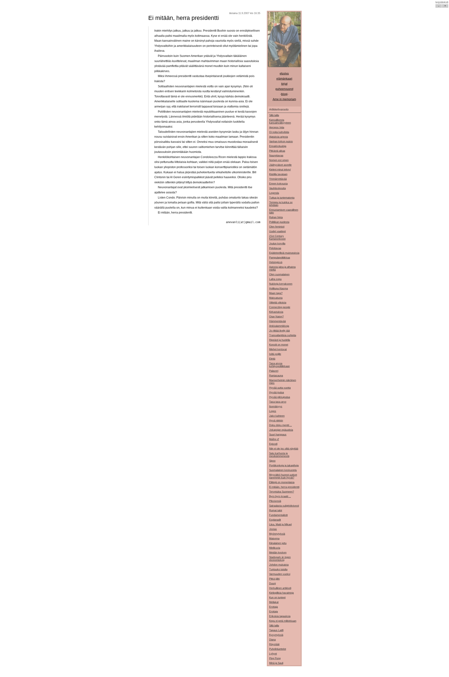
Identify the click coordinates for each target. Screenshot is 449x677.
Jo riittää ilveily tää (279, 330)
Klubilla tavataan (278, 174)
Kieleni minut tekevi (280, 169)
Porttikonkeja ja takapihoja (284, 465)
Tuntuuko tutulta (278, 569)
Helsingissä (275, 262)
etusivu (284, 73)
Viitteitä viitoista (277, 302)
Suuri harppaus (277, 434)
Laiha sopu (275, 279)
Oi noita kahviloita (279, 132)
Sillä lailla (274, 115)
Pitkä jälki (274, 578)
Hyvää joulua (276, 392)
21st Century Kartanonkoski (277, 237)
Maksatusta (275, 297)
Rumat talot (275, 510)
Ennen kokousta (278, 183)
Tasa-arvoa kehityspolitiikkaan (279, 365)
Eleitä (272, 358)
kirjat (284, 83)
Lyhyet (273, 653)
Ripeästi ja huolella (279, 339)
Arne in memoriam (284, 99)
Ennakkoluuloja (277, 146)
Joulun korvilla (277, 243)
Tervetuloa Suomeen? (281, 491)
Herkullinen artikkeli (280, 588)
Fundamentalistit (278, 515)
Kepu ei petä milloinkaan (282, 620)
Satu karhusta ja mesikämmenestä (279, 454)
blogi (284, 94)
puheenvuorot (284, 89)
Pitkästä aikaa (277, 150)
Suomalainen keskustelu (283, 470)
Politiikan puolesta (279, 222)
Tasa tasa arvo (277, 401)
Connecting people (279, 307)
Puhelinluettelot (277, 649)
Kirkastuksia (276, 311)
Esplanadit (275, 519)
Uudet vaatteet (277, 231)
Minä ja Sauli (276, 663)
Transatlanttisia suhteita (282, 335)
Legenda (274, 192)
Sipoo (272, 460)
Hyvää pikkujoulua (279, 397)
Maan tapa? (275, 293)
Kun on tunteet (277, 597)
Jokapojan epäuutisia (281, 429)
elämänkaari (284, 78)
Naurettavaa (276, 155)
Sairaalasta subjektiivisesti (284, 505)
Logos (272, 411)
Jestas (273, 529)
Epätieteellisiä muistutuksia (284, 252)
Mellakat (274, 602)
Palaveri (273, 370)
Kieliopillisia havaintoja (281, 592)
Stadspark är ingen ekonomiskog (280, 558)
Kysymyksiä (276, 634)
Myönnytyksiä (277, 533)
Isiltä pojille (275, 354)
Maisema (274, 538)
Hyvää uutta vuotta (280, 387)
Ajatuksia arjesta (278, 136)
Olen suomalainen (279, 274)
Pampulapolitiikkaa (279, 257)
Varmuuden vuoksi (279, 574)
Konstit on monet (278, 344)
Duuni (272, 583)
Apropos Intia (276, 127)
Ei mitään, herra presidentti (183, 18)
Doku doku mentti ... (280, 425)
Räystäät (274, 644)
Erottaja (273, 606)
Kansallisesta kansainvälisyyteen (280, 121)
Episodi (273, 443)
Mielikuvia (274, 547)
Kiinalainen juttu (277, 543)
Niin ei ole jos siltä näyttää (283, 448)
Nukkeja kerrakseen (280, 283)
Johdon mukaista (279, 564)
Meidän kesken (277, 552)
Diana (272, 639)
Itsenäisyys (275, 406)
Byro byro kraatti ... (280, 496)
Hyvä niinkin (276, 420)
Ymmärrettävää (278, 178)
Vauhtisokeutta (277, 188)
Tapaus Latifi (276, 630)
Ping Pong (275, 658)
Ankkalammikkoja (279, 325)
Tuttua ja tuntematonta (281, 197)
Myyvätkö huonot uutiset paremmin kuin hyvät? (283, 476)
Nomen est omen (279, 160)
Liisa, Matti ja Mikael (280, 524)
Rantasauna (276, 375)
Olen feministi (276, 226)
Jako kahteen (277, 415)
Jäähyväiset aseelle (280, 164)
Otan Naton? (276, 316)
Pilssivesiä (275, 501)
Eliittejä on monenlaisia (281, 482)
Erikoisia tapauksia (279, 616)
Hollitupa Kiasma (278, 288)
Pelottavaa (275, 248)
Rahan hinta (276, 217)
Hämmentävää (277, 321)
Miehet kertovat (278, 349)
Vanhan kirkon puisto (281, 141)
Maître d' (274, 439)
